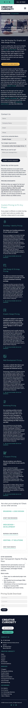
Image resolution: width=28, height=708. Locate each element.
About (2, 654)
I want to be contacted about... (10, 136)
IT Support (3, 669)
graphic (7, 98)
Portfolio (3, 656)
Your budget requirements (8, 143)
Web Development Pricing (12, 360)
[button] (14, 256)
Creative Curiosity (5, 13)
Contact (3, 657)
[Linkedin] (9, 2)
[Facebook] (5, 2)
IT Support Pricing (9, 457)
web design (13, 98)
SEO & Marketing (5, 682)
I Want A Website (5, 696)
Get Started (4, 661)
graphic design (11, 86)
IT (19, 98)
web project (13, 49)
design (6, 49)
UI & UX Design (5, 680)
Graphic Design (5, 673)
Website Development (6, 676)
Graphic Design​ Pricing (11, 314)
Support (3, 659)
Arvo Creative (4, 690)
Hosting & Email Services (7, 678)
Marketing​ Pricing (9, 405)
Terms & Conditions (6, 663)
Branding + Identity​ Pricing (12, 226)
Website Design (5, 674)
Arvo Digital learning (6, 694)
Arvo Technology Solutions (8, 692)
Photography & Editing (7, 671)
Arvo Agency (4, 688)
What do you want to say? (8, 149)
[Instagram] (7, 2)
